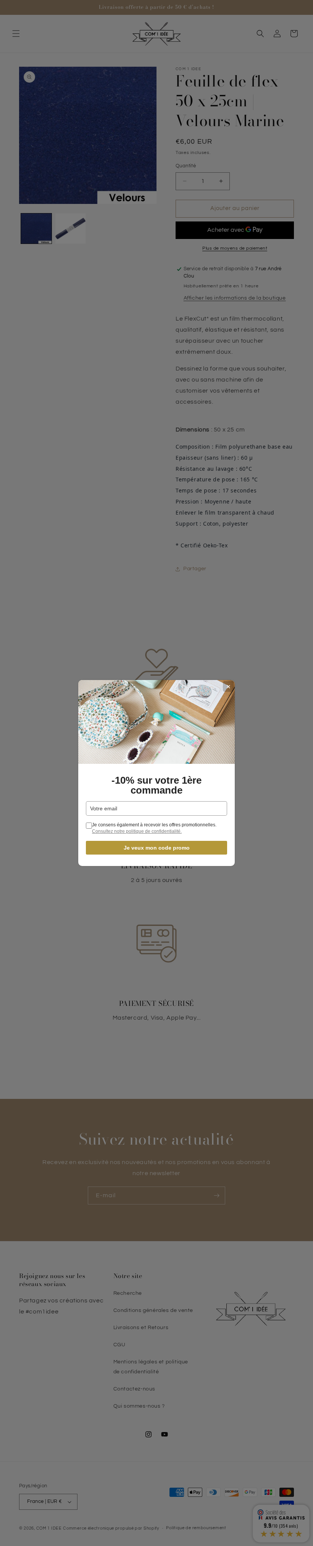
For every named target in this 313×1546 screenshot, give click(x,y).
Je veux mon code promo (157, 848)
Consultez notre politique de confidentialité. (137, 831)
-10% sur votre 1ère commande (156, 785)
